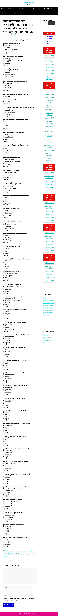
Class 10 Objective (23, 8)
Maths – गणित (49, 64)
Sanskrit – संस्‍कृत (50, 70)
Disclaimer (46, 342)
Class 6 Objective (17, 13)
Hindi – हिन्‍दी (49, 67)
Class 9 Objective (37, 8)
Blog (5, 550)
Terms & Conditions (49, 340)
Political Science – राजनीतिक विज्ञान (49, 108)
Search (51, 23)
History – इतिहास (49, 97)
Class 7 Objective (5, 13)
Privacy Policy (47, 337)
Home (2, 8)
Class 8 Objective (48, 8)
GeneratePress (37, 613)
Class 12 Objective (11, 8)
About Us (46, 335)
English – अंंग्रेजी (49, 74)
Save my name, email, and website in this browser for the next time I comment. (19, 599)
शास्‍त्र (50, 155)
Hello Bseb (29, 2)
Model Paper (27, 13)
